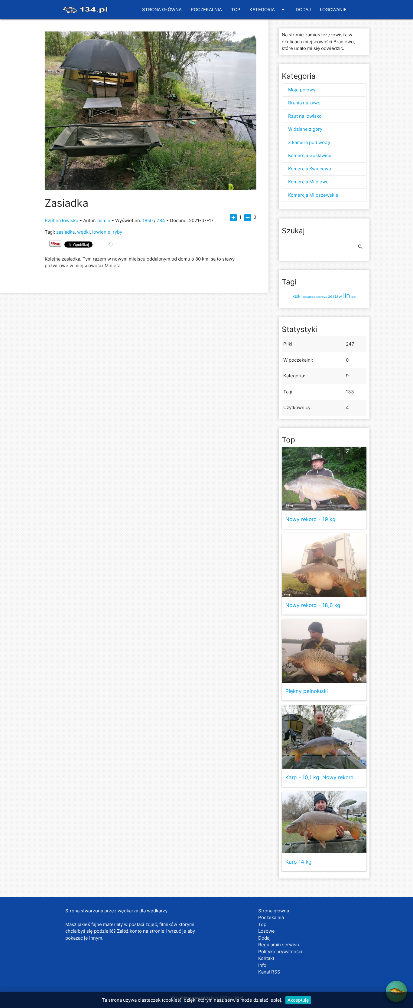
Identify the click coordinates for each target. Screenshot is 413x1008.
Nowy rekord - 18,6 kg (312, 605)
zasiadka (65, 232)
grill (353, 296)
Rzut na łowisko (61, 220)
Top (235, 9)
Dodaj (303, 9)
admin (103, 220)
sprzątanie (309, 296)
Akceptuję (298, 1000)
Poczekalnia (206, 9)
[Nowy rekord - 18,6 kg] (324, 565)
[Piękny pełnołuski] (324, 651)
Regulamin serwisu (278, 944)
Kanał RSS (269, 972)
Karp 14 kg (298, 862)
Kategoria (268, 9)
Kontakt (266, 958)
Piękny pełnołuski (306, 691)
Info (262, 965)
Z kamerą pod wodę (309, 142)
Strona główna (162, 9)
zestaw (335, 296)
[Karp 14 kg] (324, 822)
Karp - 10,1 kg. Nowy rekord (319, 777)
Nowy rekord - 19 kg (310, 519)
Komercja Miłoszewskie (313, 195)
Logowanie (333, 9)
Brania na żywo (304, 103)
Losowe (266, 931)
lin (346, 295)
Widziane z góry (305, 129)
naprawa (321, 296)
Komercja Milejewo (308, 182)
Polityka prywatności (280, 951)
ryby (117, 232)
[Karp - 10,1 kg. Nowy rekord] (324, 737)
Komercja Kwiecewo (309, 169)
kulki (296, 296)
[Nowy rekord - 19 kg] (324, 479)
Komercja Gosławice (309, 155)
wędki (83, 232)
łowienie (101, 232)
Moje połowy (301, 90)
